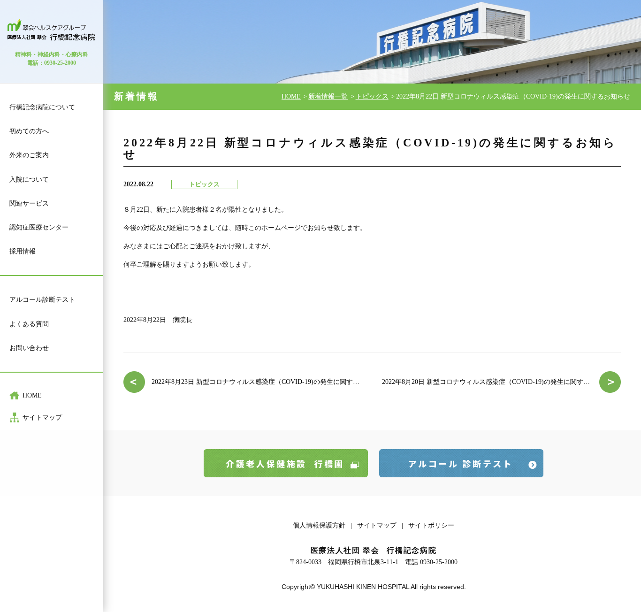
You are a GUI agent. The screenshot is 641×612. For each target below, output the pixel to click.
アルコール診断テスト (42, 299)
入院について (29, 179)
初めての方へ (29, 131)
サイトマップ (42, 417)
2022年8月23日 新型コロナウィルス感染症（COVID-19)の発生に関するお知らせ (257, 381)
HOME (32, 395)
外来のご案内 (29, 155)
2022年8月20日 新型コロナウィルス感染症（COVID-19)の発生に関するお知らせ (499, 381)
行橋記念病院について (42, 107)
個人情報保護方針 (319, 525)
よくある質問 (29, 324)
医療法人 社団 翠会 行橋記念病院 (52, 30)
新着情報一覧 (328, 96)
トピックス (372, 96)
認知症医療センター (39, 227)
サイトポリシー (431, 525)
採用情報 (22, 251)
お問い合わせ (29, 348)
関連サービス (29, 203)
